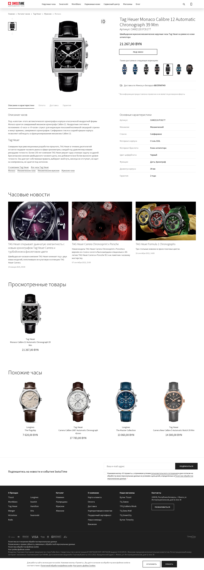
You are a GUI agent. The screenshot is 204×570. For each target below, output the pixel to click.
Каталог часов (24, 14)
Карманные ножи (92, 4)
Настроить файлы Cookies (84, 565)
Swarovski (63, 4)
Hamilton (34, 506)
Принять (169, 564)
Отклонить (151, 564)
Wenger (11, 510)
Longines (34, 497)
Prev (12, 19)
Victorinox (12, 515)
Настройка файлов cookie (19, 549)
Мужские (48, 14)
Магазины (127, 4)
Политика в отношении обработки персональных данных (32, 541)
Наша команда (94, 519)
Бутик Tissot (125, 497)
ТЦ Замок (124, 501)
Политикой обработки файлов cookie (56, 565)
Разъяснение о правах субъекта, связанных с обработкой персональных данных (41, 544)
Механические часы (26, 170)
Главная (11, 14)
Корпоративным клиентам (100, 510)
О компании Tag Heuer (18, 167)
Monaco (11, 170)
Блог (138, 4)
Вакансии (92, 524)
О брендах (13, 492)
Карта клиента (95, 497)
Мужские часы (68, 170)
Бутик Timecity (127, 519)
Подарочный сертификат (99, 515)
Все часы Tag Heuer (40, 167)
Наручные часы (49, 4)
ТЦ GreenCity (126, 515)
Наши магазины (127, 492)
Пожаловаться (162, 507)
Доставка (92, 506)
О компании (93, 492)
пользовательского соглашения (164, 473)
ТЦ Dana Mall (126, 510)
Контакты (156, 492)
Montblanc (76, 4)
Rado (10, 519)
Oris (32, 510)
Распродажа (61, 501)
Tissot (11, 497)
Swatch (33, 501)
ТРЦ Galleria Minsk (128, 506)
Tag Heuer (37, 14)
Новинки (60, 497)
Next (12, 33)
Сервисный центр (112, 4)
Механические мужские (48, 170)
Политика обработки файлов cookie (23, 547)
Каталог (60, 492)
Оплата (91, 501)
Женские (60, 510)
